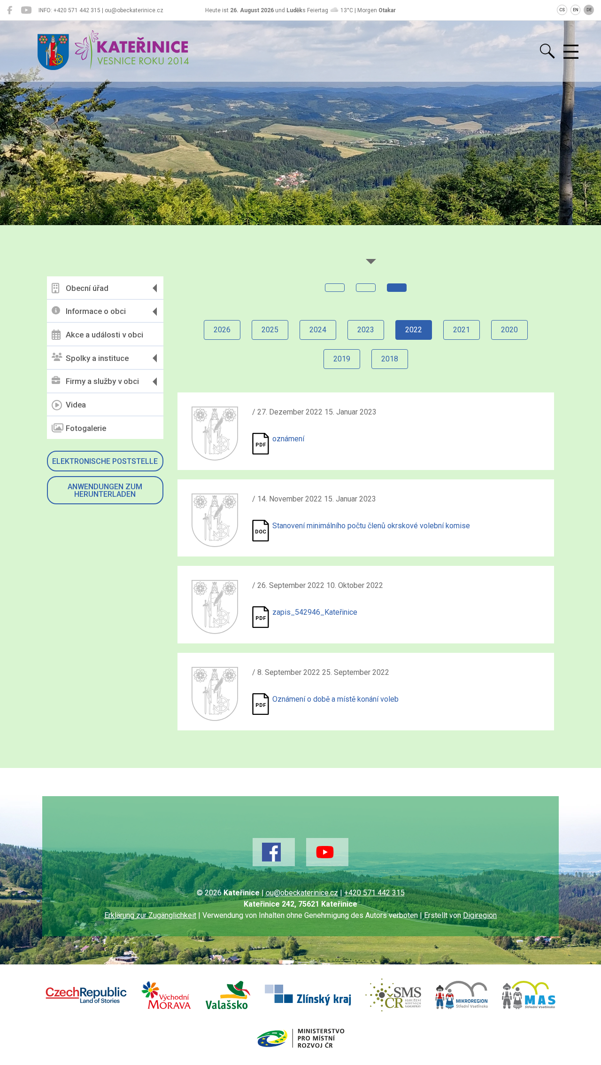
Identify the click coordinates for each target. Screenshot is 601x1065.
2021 (461, 329)
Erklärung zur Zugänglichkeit (150, 915)
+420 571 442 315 (374, 892)
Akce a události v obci (104, 334)
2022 (413, 329)
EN (575, 10)
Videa (76, 404)
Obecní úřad (87, 288)
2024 (317, 329)
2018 (389, 358)
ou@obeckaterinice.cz (302, 892)
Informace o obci (96, 311)
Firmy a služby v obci (102, 381)
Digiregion (480, 915)
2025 (270, 329)
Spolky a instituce (97, 358)
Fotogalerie (86, 428)
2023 (365, 329)
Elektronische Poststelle (105, 461)
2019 (341, 358)
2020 (509, 329)
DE (589, 10)
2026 (222, 329)
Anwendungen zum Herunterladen (105, 490)
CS (562, 10)
